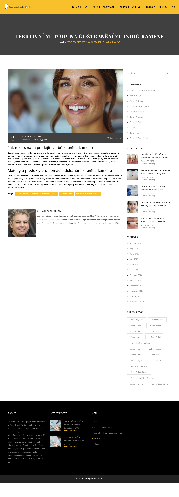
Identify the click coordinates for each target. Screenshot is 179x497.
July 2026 (134, 249)
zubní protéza (136, 384)
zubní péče (159, 360)
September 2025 (137, 302)
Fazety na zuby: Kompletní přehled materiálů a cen (153, 188)
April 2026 (134, 265)
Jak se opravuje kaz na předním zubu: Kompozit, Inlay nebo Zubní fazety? (156, 172)
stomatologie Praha (138, 366)
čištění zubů (135, 355)
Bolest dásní (80, 7)
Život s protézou (104, 7)
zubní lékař (154, 331)
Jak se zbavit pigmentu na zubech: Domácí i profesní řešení (153, 220)
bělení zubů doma (160, 384)
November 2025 (136, 291)
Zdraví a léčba (136, 117)
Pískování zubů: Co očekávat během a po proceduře (74, 439)
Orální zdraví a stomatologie (142, 90)
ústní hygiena (66, 194)
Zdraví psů (134, 133)
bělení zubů (135, 325)
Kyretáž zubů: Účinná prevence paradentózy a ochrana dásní (155, 156)
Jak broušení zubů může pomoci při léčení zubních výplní (75, 423)
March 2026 (135, 270)
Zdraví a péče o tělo (139, 106)
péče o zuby (156, 337)
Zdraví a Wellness (138, 122)
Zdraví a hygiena (39, 140)
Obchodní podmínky (103, 427)
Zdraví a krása (136, 101)
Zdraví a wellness (138, 112)
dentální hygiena (137, 360)
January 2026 (136, 280)
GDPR (97, 439)
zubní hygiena (156, 325)
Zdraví (132, 128)
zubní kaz (155, 355)
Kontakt (97, 444)
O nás (97, 422)
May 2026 (134, 259)
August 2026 (135, 243)
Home (61, 42)
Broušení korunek (156, 7)
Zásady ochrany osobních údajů (108, 433)
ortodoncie (135, 331)
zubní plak (135, 349)
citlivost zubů (155, 349)
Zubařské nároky (130, 7)
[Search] (173, 7)
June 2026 (134, 254)
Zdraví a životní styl (139, 138)
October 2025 (136, 296)
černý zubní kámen (139, 372)
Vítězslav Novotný (33, 136)
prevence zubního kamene (88, 194)
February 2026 (136, 275)
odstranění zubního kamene (44, 194)
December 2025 (136, 286)
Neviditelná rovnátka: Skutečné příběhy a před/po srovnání (155, 204)
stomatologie (157, 320)
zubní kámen (22, 194)
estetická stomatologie (140, 343)
